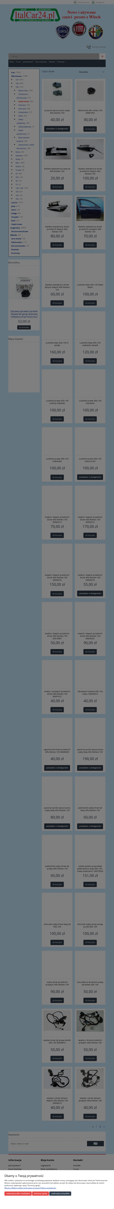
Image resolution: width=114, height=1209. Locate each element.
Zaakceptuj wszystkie (60, 1193)
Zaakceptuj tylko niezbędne (18, 1193)
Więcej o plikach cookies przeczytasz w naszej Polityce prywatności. (30, 1188)
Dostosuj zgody (40, 1193)
